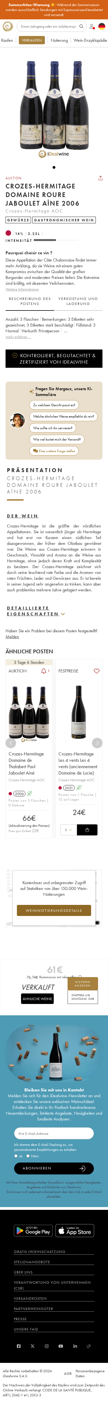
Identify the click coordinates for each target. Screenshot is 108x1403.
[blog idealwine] (89, 1346)
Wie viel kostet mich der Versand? (57, 439)
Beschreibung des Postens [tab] (30, 301)
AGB (67, 1373)
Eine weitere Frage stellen (57, 451)
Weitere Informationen (22, 289)
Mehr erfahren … (18, 336)
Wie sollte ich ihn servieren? (53, 428)
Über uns (23, 1272)
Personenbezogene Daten (90, 1373)
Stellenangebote (32, 1261)
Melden (12, 637)
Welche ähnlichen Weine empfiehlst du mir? (63, 416)
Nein (35, 1155)
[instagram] (46, 1346)
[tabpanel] (54, 328)
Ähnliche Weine (37, 998)
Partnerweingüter (33, 1308)
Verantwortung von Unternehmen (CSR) (52, 1285)
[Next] (97, 743)
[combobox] (68, 829)
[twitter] (32, 1346)
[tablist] (54, 301)
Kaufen (7, 40)
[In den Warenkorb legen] (87, 829)
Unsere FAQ (26, 1329)
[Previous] (11, 743)
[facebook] (18, 1346)
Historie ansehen (83, 983)
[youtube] (60, 1346)
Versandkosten (30, 1298)
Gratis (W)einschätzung (40, 1251)
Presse (20, 1318)
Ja (20, 1155)
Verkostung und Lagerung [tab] (78, 301)
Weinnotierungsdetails (54, 910)
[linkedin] (75, 1346)
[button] (51, 106)
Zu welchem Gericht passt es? (54, 405)
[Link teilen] (100, 178)
